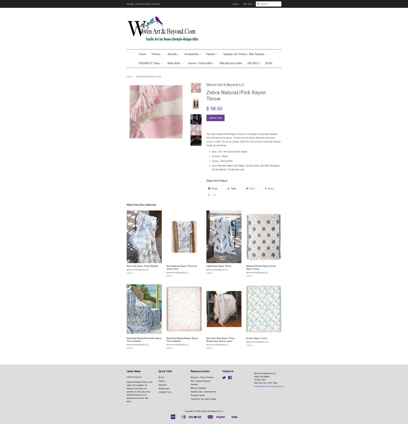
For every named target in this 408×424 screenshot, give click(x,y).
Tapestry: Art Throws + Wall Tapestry (244, 54)
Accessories (192, 54)
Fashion (211, 54)
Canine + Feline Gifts (200, 63)
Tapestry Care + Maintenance (203, 391)
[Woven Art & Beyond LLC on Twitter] (224, 378)
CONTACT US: (165, 392)
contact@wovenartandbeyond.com (269, 386)
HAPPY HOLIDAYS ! (134, 377)
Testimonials (164, 388)
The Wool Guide (197, 395)
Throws (155, 54)
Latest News (134, 371)
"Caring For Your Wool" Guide (203, 399)
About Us (163, 384)
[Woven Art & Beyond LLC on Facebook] (230, 378)
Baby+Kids (174, 63)
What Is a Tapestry (198, 388)
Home (142, 54)
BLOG (268, 63)
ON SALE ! (254, 63)
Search (162, 381)
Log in (236, 3)
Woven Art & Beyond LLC (212, 411)
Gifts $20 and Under (230, 63)
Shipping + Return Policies (202, 377)
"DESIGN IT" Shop (149, 63)
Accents (172, 54)
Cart (250, 3)
